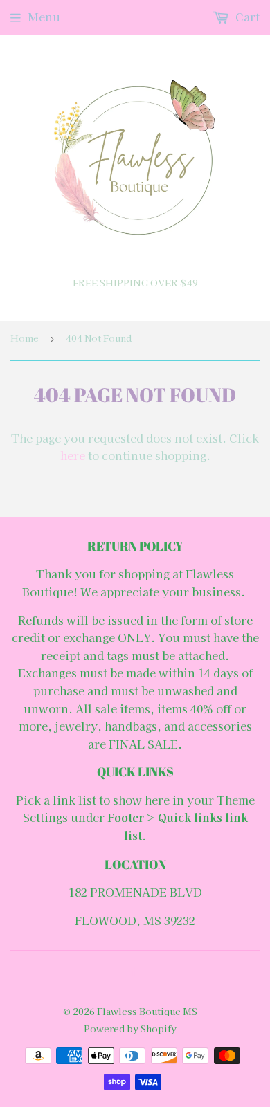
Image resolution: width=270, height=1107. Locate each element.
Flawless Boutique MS (147, 1011)
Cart (246, 16)
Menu (44, 16)
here (72, 455)
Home (24, 338)
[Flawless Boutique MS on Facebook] (132, 970)
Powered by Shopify (130, 1028)
